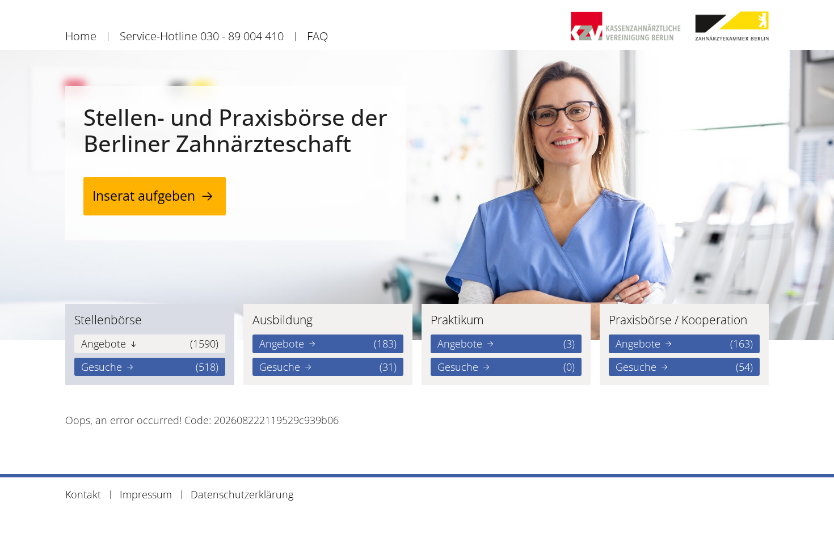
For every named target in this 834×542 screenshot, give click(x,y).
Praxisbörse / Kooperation (678, 320)
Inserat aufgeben (143, 196)
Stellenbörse (108, 320)
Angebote (149, 343)
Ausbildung (282, 320)
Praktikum (457, 320)
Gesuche (149, 367)
